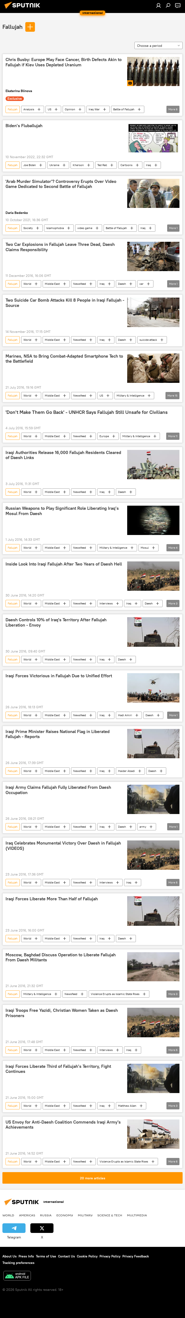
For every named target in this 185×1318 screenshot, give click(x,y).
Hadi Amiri (125, 715)
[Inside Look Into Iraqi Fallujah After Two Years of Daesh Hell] (153, 576)
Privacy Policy (109, 1256)
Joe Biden (29, 165)
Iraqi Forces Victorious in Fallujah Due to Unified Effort (59, 675)
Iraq (148, 165)
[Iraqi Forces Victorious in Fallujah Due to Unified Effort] (153, 688)
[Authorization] (158, 5)
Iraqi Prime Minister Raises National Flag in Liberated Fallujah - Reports (58, 734)
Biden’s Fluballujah (24, 125)
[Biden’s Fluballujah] (153, 137)
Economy (64, 1215)
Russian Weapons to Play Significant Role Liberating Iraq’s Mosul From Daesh (62, 511)
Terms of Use (46, 1256)
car (141, 284)
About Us (9, 1256)
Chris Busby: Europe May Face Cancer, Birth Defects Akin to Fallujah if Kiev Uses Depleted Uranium (64, 62)
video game (84, 228)
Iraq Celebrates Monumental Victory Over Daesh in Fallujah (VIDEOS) (63, 845)
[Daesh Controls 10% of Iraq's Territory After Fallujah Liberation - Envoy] (153, 632)
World (27, 284)
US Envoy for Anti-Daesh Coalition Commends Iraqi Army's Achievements (63, 1124)
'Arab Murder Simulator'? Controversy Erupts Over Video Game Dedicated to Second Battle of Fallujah (61, 184)
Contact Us (66, 1256)
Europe (104, 436)
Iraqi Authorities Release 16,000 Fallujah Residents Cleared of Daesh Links (63, 455)
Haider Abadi (126, 771)
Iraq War (94, 109)
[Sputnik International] (23, 9)
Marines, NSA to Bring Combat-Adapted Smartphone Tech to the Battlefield (64, 359)
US (49, 109)
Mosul (145, 547)
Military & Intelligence (130, 395)
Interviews (106, 603)
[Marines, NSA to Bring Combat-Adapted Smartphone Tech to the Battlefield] (153, 368)
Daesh (122, 284)
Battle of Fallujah (123, 109)
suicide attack (148, 340)
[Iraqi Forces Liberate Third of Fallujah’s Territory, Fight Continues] (153, 1078)
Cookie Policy (87, 1256)
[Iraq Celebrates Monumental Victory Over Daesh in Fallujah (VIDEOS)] (153, 855)
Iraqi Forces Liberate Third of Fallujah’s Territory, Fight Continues (58, 1069)
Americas (27, 1215)
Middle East (52, 284)
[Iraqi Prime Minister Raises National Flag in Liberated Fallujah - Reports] (153, 743)
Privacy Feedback (135, 1256)
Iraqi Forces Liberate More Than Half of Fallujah (52, 898)
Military (85, 1215)
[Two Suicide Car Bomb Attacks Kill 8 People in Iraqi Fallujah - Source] (153, 312)
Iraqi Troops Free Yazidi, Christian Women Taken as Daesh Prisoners (62, 1013)
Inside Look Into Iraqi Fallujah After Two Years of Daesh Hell (64, 564)
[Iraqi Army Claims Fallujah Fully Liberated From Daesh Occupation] (153, 799)
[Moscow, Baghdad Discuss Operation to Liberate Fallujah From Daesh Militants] (153, 967)
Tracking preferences (18, 1263)
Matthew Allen (127, 1105)
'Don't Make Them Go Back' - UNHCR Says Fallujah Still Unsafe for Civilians (87, 412)
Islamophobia (55, 228)
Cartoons (126, 165)
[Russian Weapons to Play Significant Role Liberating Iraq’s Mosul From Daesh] (153, 520)
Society (28, 228)
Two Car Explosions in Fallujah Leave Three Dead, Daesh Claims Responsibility (60, 247)
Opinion (70, 109)
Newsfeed (79, 284)
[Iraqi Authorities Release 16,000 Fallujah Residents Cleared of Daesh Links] (153, 464)
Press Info (26, 1256)
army (142, 826)
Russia (46, 1215)
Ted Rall (102, 165)
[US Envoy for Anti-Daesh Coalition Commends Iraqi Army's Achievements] (153, 1134)
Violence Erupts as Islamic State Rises (115, 994)
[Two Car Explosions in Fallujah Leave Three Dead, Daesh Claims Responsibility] (153, 256)
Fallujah (12, 26)
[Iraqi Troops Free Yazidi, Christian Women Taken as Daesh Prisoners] (153, 1022)
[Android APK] (17, 1276)
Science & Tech (109, 1215)
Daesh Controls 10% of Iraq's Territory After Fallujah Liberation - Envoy (56, 622)
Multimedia (137, 1215)
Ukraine (54, 165)
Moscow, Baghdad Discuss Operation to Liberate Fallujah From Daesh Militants (61, 957)
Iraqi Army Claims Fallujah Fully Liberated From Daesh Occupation (58, 790)
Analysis (28, 109)
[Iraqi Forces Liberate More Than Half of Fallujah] (153, 911)
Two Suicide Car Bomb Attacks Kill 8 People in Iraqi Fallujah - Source (65, 303)
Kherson (78, 165)
